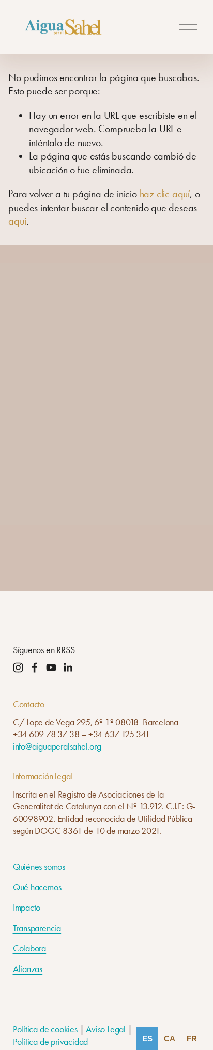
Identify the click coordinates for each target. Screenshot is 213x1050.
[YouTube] (51, 667)
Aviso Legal (106, 1029)
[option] (169, 1038)
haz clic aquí (165, 193)
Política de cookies (45, 1029)
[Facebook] (34, 667)
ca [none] (169, 1038)
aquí (17, 221)
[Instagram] (18, 667)
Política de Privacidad (68, 523)
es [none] (147, 1038)
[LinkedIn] (68, 667)
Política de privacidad (50, 1041)
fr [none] (192, 1038)
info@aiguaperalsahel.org (57, 746)
